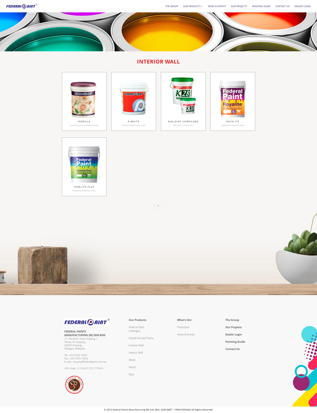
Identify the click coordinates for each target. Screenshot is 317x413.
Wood (132, 367)
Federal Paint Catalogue (136, 329)
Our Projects (239, 6)
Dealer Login (303, 6)
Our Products (192, 6)
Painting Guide (261, 6)
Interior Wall (136, 352)
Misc (131, 374)
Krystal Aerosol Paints (141, 338)
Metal (132, 360)
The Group (171, 6)
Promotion (183, 327)
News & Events (217, 6)
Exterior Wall (136, 345)
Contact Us (282, 6)
